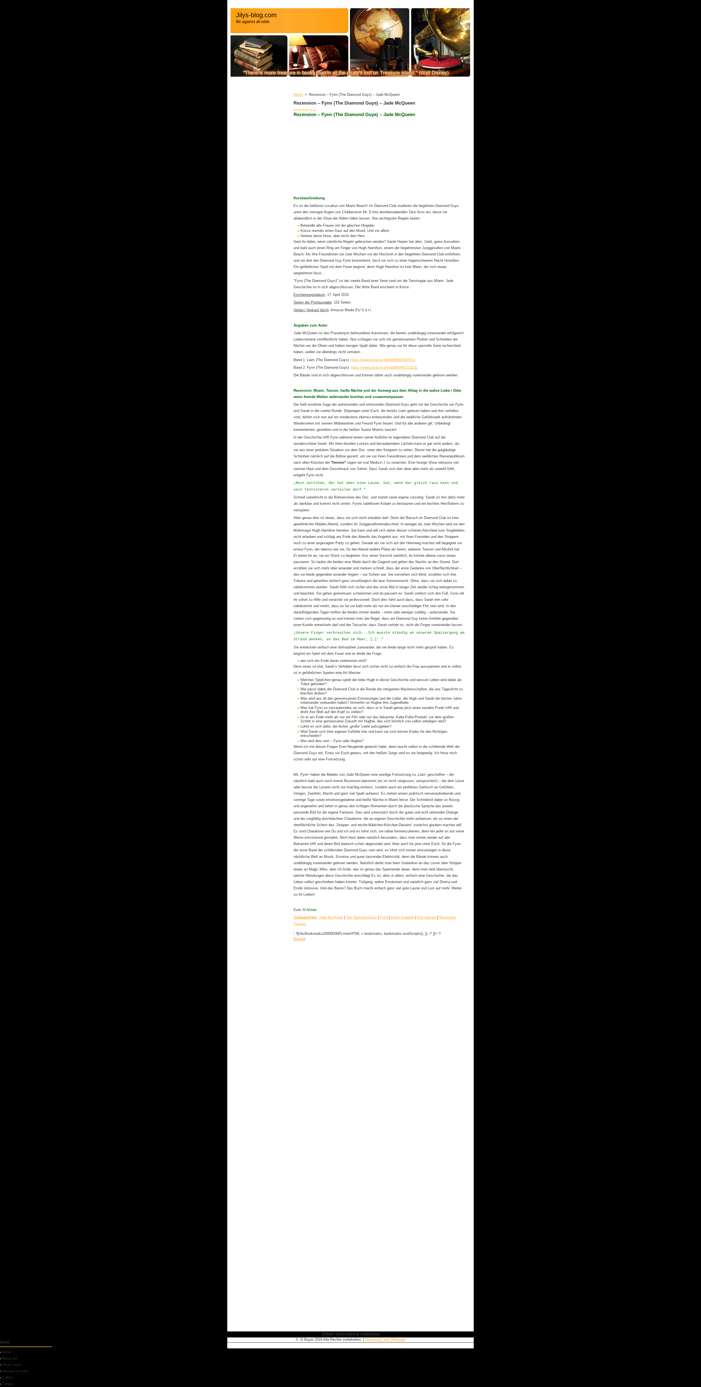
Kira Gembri (426, 917)
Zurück (299, 939)
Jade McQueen (331, 917)
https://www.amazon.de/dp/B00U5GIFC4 (383, 360)
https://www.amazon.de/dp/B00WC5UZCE (384, 367)
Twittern (300, 924)
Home (298, 95)
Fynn (384, 917)
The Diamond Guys (361, 917)
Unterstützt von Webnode (385, 1339)
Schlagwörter (305, 917)
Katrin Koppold (402, 917)
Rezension (447, 917)
